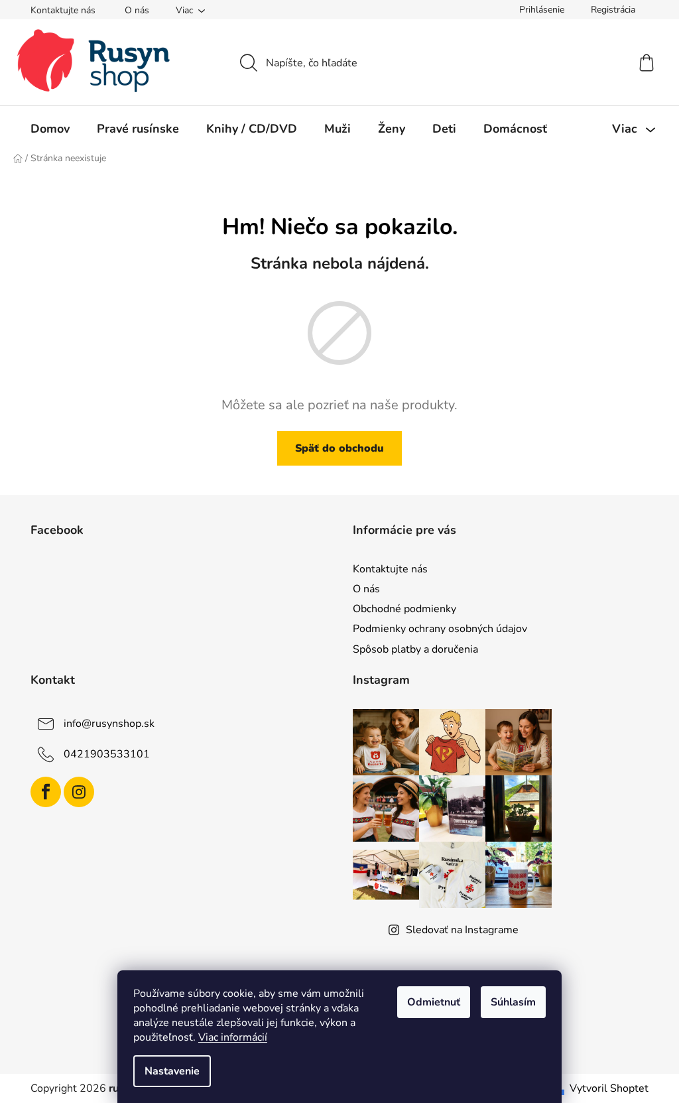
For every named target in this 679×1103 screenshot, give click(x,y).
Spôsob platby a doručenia (415, 649)
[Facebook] (46, 792)
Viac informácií (232, 1037)
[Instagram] (79, 792)
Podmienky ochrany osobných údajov (440, 628)
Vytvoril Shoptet (609, 1088)
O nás (137, 10)
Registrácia (613, 9)
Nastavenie (172, 1071)
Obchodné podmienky (404, 609)
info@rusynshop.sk (109, 723)
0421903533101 (107, 753)
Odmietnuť (433, 1002)
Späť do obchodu (339, 448)
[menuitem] (50, 128)
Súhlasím (513, 1002)
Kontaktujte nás (63, 10)
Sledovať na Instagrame (462, 930)
